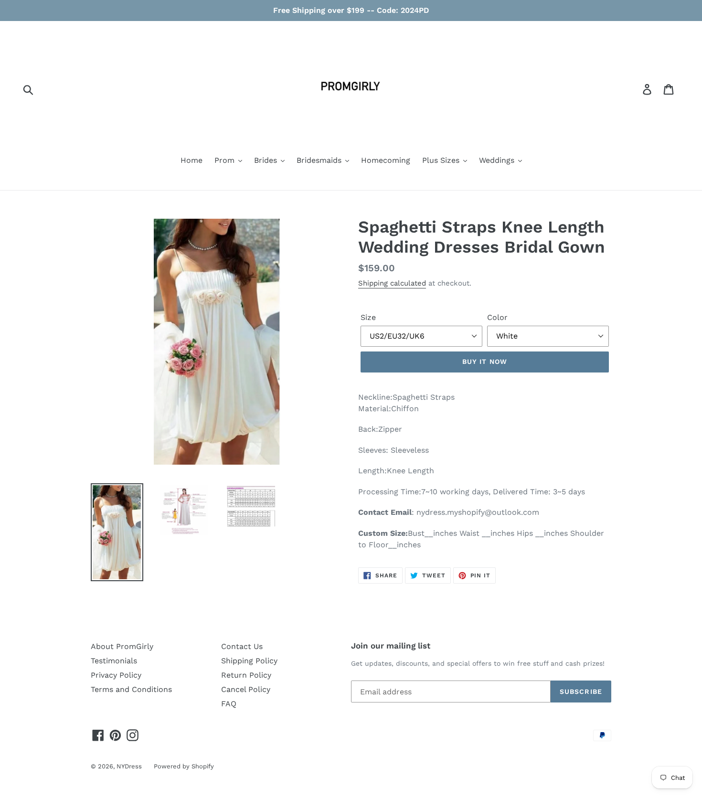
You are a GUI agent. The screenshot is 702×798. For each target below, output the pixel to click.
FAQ (228, 703)
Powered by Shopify (184, 766)
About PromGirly (122, 646)
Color (497, 317)
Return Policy (246, 675)
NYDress (129, 766)
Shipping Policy (249, 660)
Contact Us (242, 646)
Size (368, 317)
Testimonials (114, 660)
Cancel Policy (245, 689)
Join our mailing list (390, 645)
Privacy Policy (116, 675)
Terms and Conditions (131, 689)
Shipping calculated (392, 283)
